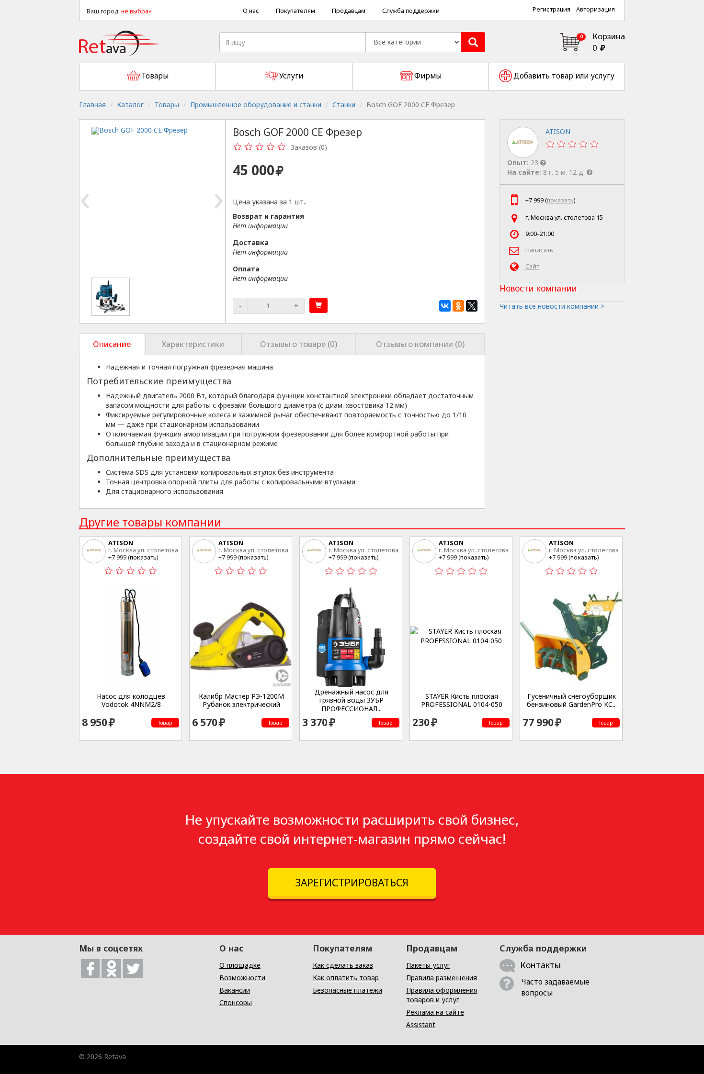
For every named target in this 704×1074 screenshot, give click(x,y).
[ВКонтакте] (445, 306)
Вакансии (234, 990)
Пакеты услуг (428, 965)
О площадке (240, 965)
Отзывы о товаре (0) (298, 343)
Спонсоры (235, 1002)
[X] (471, 306)
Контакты (540, 965)
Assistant (420, 1024)
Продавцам (348, 11)
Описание (112, 343)
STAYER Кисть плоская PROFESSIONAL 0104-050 (461, 700)
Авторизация (595, 9)
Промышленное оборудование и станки (255, 104)
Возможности (242, 977)
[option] (111, 297)
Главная (92, 104)
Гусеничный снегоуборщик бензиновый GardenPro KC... (572, 700)
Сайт (532, 266)
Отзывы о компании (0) (420, 343)
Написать (539, 250)
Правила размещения (441, 977)
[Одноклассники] (458, 306)
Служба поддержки (411, 11)
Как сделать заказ (343, 965)
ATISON (120, 542)
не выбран (136, 11)
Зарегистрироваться (352, 882)
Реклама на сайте (435, 1012)
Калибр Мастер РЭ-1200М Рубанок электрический (241, 700)
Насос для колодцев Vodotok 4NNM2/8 (131, 700)
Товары (167, 104)
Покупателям (295, 11)
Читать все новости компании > (552, 306)
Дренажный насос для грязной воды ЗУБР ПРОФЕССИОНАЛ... (351, 700)
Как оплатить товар (346, 977)
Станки (343, 104)
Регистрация (551, 9)
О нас (251, 11)
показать (560, 200)
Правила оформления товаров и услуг (441, 994)
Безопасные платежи (347, 990)
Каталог (130, 104)
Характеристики (193, 343)
